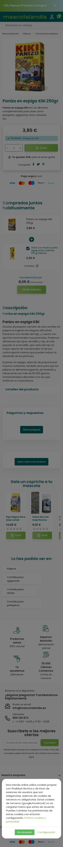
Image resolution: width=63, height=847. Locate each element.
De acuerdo (24, 832)
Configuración (46, 832)
